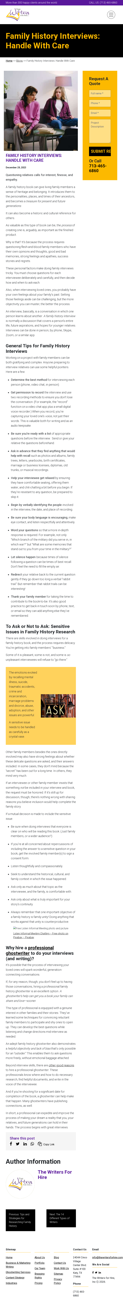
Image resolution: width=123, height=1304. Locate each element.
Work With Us (61, 1268)
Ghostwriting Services (18, 1272)
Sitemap (58, 1273)
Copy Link (48, 1144)
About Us (40, 1257)
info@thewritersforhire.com (107, 1257)
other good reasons (61, 1065)
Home (9, 60)
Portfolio (40, 1262)
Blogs (19, 60)
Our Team (40, 1268)
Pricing (38, 1283)
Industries (11, 1283)
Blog (56, 1257)
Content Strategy (15, 1277)
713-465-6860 (98, 168)
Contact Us (60, 1262)
